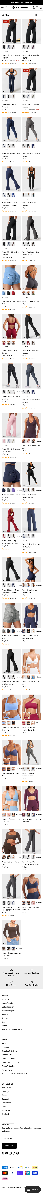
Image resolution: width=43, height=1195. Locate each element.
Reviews (5, 1018)
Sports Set (6, 1110)
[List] (40, 15)
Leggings (5, 1091)
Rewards (5, 1014)
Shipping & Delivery (9, 1051)
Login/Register (7, 1003)
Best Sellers (6, 1088)
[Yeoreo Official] (20, 7)
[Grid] (36, 15)
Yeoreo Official (11, 1187)
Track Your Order (8, 1059)
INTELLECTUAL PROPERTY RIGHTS (16, 1074)
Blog (3, 1022)
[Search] (7, 7)
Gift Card (5, 1114)
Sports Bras (6, 1103)
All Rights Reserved (22, 1187)
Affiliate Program (8, 1011)
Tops (4, 1106)
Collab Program (8, 1007)
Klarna (4, 1026)
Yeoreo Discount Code (10, 1062)
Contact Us (6, 1047)
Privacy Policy (7, 1070)
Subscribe (9, 1146)
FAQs (4, 1043)
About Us (5, 999)
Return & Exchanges (9, 1055)
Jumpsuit (5, 1099)
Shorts (4, 1095)
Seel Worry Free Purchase (12, 1029)
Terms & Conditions (9, 1066)
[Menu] (2, 7)
